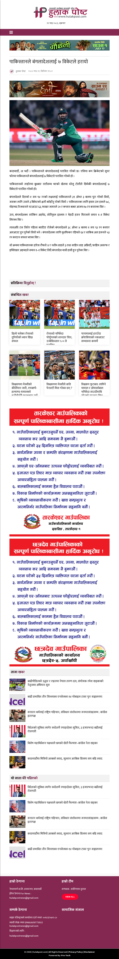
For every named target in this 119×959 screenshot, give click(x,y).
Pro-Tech (65, 955)
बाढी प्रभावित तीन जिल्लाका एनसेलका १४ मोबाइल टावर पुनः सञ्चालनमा (65, 696)
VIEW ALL (70, 897)
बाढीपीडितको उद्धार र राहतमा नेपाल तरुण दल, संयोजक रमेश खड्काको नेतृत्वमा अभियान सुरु (65, 683)
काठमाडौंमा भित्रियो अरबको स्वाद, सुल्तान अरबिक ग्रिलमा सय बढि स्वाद (65, 758)
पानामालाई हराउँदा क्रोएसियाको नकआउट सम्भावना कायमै (93, 337)
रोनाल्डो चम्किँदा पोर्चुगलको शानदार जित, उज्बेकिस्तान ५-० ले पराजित (59, 339)
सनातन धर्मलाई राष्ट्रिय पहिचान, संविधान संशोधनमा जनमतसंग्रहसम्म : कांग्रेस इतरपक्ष (67, 714)
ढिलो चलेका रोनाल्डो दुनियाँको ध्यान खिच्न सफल (22, 337)
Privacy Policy (76, 952)
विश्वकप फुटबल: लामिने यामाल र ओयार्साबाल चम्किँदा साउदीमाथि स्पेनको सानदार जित (93, 390)
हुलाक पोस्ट (21, 71)
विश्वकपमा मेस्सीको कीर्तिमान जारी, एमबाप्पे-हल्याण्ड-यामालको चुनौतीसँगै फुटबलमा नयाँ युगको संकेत (25, 392)
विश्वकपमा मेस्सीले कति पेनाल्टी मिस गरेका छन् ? (59, 386)
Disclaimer (89, 952)
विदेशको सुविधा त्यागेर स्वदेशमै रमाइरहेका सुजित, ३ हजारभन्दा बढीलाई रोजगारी (65, 729)
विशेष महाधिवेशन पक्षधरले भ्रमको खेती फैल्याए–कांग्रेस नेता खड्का (63, 743)
